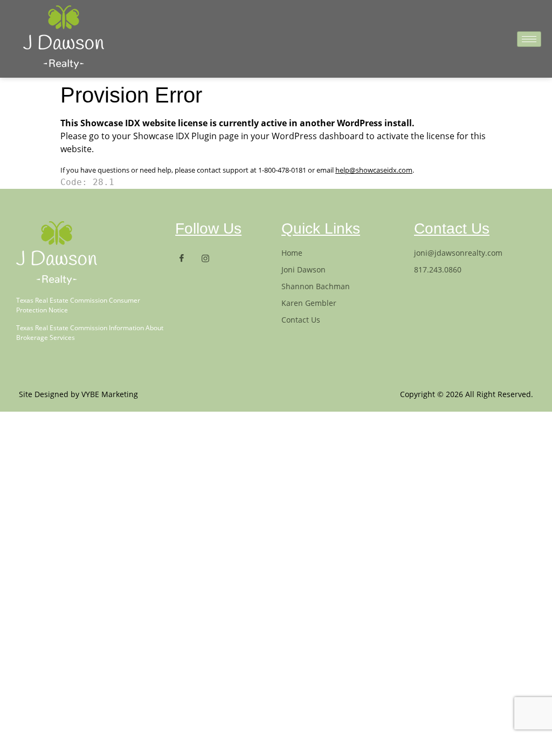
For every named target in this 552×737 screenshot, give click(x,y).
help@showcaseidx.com (373, 170)
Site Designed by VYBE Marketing (78, 394)
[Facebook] (186, 258)
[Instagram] (210, 258)
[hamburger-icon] (529, 39)
